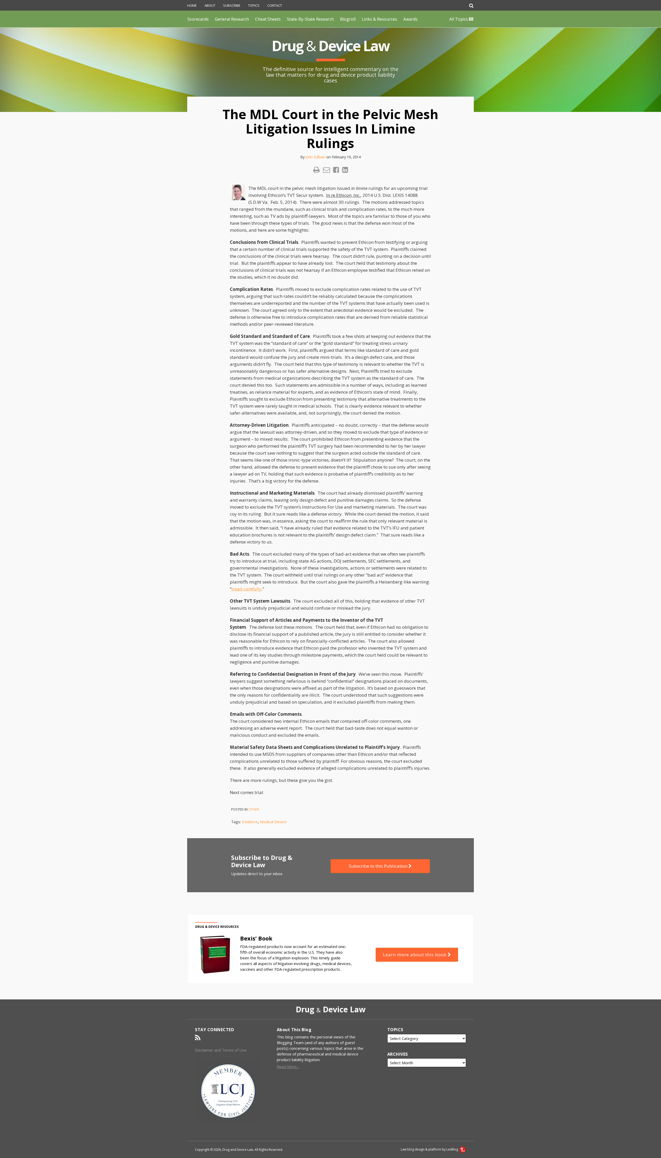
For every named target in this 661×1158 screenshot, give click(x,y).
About (209, 5)
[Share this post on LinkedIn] (345, 169)
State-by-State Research (310, 19)
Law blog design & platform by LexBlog (430, 1149)
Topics (253, 5)
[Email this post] (326, 169)
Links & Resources (379, 19)
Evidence (250, 821)
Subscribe (231, 5)
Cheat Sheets (268, 19)
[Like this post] (336, 169)
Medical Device (273, 821)
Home (192, 5)
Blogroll (348, 19)
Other (253, 809)
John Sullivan (315, 156)
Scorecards (198, 19)
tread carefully (246, 589)
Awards (410, 19)
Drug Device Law (330, 45)
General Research (232, 19)
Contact (274, 5)
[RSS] (197, 1037)
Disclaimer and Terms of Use (221, 1050)
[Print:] (316, 169)
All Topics (459, 19)
